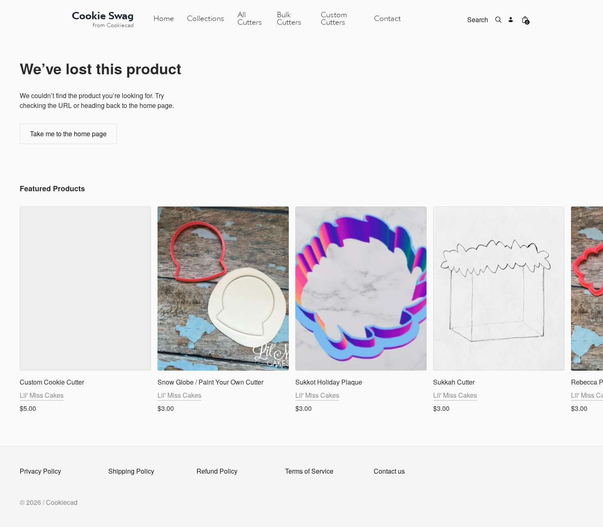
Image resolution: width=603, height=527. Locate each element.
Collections (205, 19)
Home (163, 19)
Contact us (389, 471)
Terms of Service (309, 471)
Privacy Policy (40, 471)
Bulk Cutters (289, 19)
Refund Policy (217, 471)
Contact (387, 19)
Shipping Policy (131, 471)
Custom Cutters (334, 19)
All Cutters (250, 19)
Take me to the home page (68, 133)
